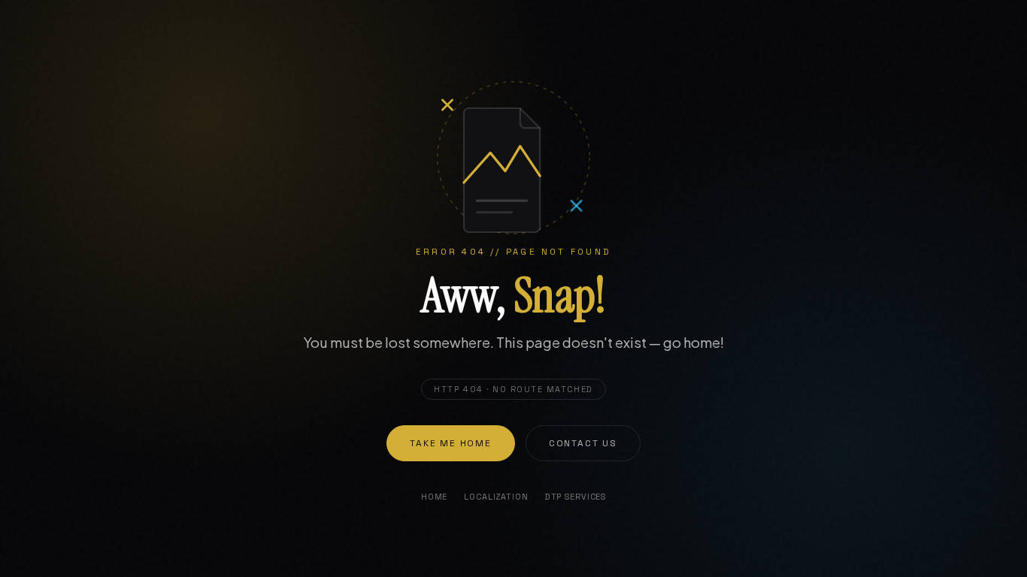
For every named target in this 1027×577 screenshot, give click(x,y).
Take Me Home (451, 443)
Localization (496, 496)
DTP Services (575, 496)
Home (434, 496)
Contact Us (583, 443)
